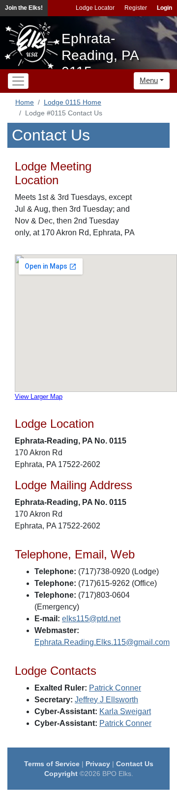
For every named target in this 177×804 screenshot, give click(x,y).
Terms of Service (52, 764)
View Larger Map (38, 396)
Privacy (98, 764)
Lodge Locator (95, 7)
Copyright (61, 773)
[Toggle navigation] (18, 81)
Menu (149, 80)
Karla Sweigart (125, 711)
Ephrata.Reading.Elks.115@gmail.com (102, 642)
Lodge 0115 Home (72, 102)
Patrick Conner (115, 688)
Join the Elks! (24, 7)
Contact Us (134, 764)
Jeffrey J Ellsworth (106, 699)
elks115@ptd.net (91, 618)
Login (164, 7)
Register (135, 7)
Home (24, 102)
